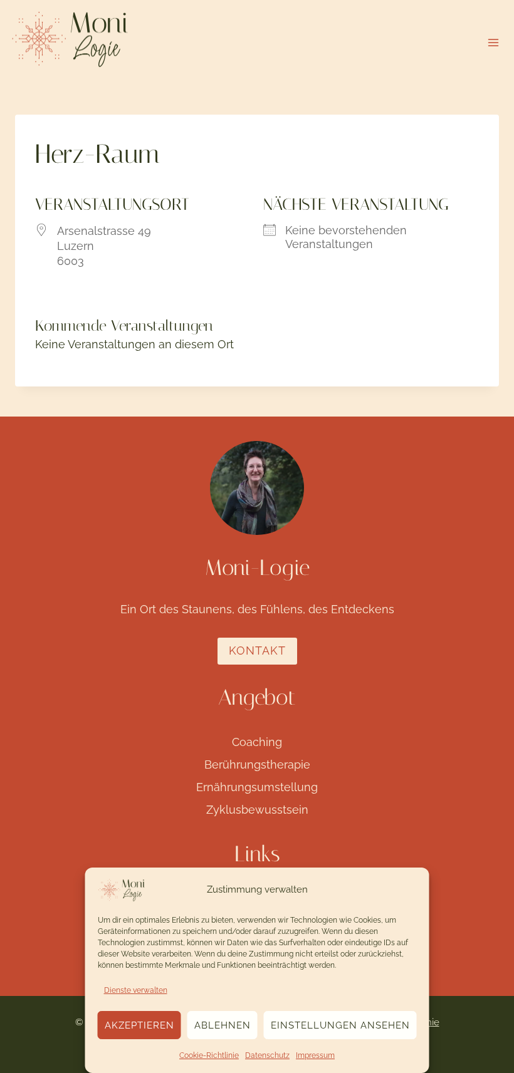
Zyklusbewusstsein (257, 809)
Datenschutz (267, 1055)
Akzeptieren (139, 1025)
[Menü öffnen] (493, 42)
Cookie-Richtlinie (209, 1055)
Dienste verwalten (135, 990)
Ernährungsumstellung (257, 787)
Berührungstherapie (257, 764)
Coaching (257, 742)
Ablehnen (222, 1025)
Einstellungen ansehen (340, 1025)
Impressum (315, 1055)
